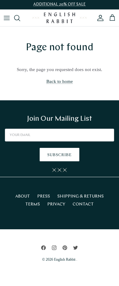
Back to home (59, 81)
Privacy (56, 204)
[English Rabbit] (59, 18)
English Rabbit (65, 259)
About (22, 196)
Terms (32, 204)
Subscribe (59, 154)
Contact (83, 204)
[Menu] (6, 18)
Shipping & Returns (80, 196)
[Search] (20, 18)
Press (43, 196)
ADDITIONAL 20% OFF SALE (59, 4)
